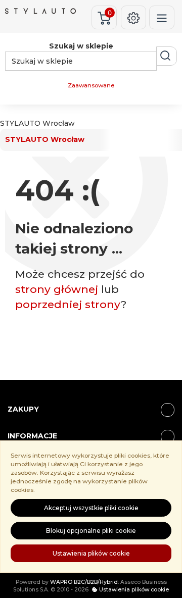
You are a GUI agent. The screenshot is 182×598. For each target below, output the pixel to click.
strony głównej (56, 289)
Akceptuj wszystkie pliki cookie (91, 508)
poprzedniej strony (68, 304)
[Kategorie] (161, 17)
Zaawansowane (91, 85)
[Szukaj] (166, 56)
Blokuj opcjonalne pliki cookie (91, 530)
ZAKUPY (23, 409)
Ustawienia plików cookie (91, 553)
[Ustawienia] (133, 17)
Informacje (32, 435)
